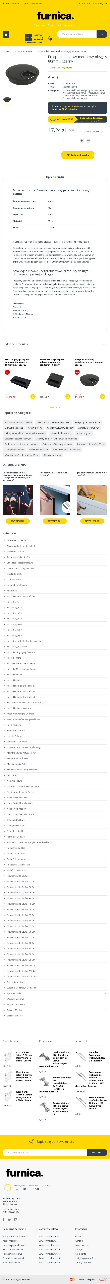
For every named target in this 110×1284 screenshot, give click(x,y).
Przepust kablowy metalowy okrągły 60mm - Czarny (89, 362)
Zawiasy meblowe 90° (88, 427)
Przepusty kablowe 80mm (74, 92)
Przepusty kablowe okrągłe (75, 98)
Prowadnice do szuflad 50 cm (91, 444)
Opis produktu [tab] (55, 177)
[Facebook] (49, 77)
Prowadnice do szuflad (13, 1258)
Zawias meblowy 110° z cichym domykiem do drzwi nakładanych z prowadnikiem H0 (55, 1059)
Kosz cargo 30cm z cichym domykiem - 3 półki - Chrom (24, 1056)
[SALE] (20, 380)
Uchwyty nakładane (14, 427)
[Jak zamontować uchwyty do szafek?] (92, 501)
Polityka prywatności (84, 1258)
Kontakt (79, 1240)
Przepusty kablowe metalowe (83, 95)
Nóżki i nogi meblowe (13, 1249)
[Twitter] (53, 77)
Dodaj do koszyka (80, 155)
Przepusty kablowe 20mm (93, 90)
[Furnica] (55, 16)
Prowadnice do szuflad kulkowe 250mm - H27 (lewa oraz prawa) (98, 1103)
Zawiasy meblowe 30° (49, 1236)
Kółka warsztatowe (52, 455)
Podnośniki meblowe (12, 1253)
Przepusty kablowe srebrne (87, 422)
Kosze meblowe (10, 1240)
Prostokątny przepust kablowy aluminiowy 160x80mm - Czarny (17, 362)
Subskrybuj (97, 1152)
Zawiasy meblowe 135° (50, 1253)
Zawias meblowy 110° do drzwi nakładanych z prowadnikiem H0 (62, 1108)
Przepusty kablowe (71, 90)
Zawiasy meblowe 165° (50, 1262)
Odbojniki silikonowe (14, 449)
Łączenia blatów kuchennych (18, 438)
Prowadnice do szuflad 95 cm (66, 449)
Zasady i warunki (83, 1262)
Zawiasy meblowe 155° (50, 1258)
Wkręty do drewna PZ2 (61, 433)
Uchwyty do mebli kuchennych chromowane (25, 433)
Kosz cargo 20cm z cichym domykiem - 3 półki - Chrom (24, 1076)
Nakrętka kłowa (35, 427)
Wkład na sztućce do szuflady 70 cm (53, 422)
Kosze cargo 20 (84, 433)
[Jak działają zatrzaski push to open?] (55, 501)
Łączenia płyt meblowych (14, 1245)
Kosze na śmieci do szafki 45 (18, 422)
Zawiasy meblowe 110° (50, 1249)
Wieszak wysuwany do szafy (60, 427)
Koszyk (78, 1249)
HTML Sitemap (82, 1245)
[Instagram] (15, 1219)
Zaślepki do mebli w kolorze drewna (21, 444)
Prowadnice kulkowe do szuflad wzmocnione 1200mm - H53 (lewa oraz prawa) (89, 1079)
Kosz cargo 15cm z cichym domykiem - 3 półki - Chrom (24, 1096)
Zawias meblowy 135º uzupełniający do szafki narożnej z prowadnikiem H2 (55, 1084)
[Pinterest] (57, 77)
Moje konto (80, 1253)
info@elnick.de (19, 317)
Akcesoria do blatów (38, 449)
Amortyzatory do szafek (14, 1236)
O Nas (78, 1236)
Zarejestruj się (88, 3)
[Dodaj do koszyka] (32, 396)
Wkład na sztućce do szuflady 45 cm (22, 455)
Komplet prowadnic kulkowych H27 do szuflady (97, 1056)
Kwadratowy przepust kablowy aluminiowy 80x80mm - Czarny (52, 362)
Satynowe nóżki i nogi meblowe (57, 444)
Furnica (6, 51)
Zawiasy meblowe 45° (49, 1240)
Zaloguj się (102, 3)
